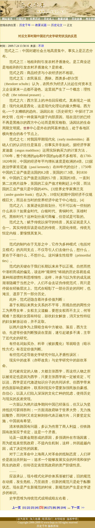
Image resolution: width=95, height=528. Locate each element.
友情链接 (60, 518)
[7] (50, 507)
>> (83, 507)
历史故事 (77, 19)
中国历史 (21, 19)
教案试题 (63, 19)
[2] (28, 507)
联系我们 (47, 518)
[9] (58, 507)
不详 (41, 45)
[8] (54, 507)
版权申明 (72, 518)
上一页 (16, 507)
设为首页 (22, 518)
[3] (32, 507)
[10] (63, 507)
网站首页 (7, 19)
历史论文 (57, 25)
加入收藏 (35, 518)
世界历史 (35, 19)
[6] (46, 507)
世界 (26, 128)
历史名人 (49, 19)
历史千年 (25, 25)
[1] (24, 507)
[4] (36, 507)
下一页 (75, 507)
